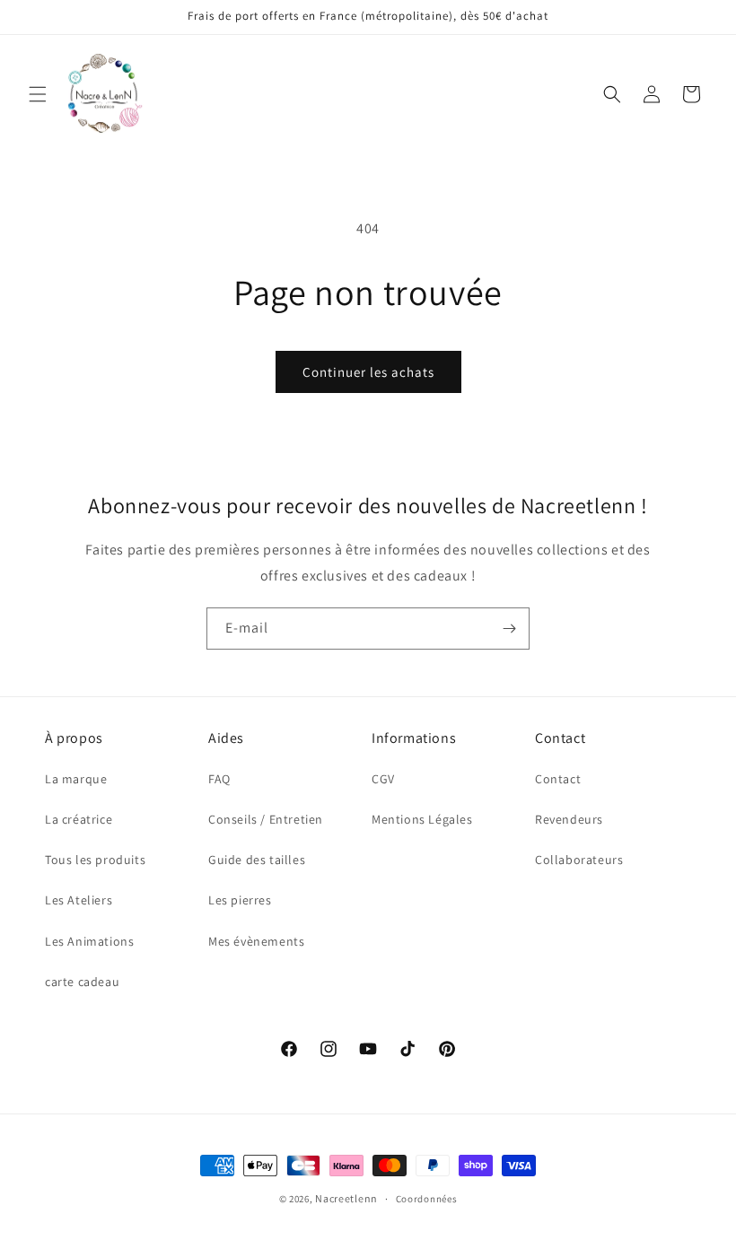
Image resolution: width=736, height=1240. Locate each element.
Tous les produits (95, 859)
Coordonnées (427, 1198)
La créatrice (78, 819)
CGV (383, 779)
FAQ (219, 779)
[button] (37, 94)
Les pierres (240, 900)
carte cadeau (82, 982)
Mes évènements (256, 941)
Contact (558, 779)
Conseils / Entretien (265, 819)
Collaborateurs (579, 859)
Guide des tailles (256, 859)
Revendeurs (569, 819)
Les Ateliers (78, 900)
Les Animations (89, 941)
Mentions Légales (422, 819)
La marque (76, 779)
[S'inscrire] (509, 628)
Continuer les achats (368, 371)
